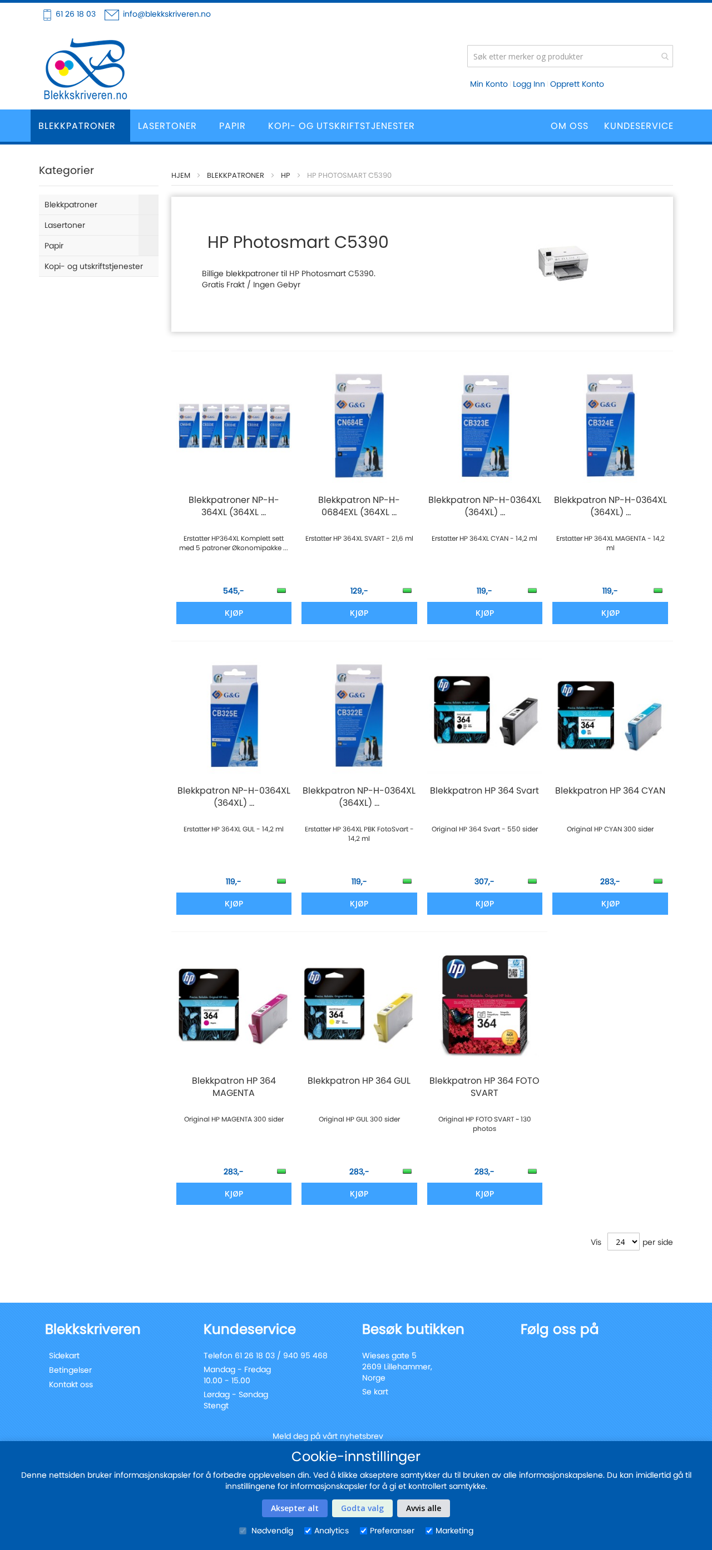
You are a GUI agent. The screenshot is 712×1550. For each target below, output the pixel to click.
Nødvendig (271, 1530)
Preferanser (392, 1530)
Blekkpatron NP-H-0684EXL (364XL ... (359, 506)
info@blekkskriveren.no (167, 13)
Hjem (180, 175)
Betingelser (70, 1369)
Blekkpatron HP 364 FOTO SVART (484, 1087)
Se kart (375, 1391)
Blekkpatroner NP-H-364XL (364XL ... (234, 506)
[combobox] (570, 56)
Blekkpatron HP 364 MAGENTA (234, 1087)
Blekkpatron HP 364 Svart (484, 791)
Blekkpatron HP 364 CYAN (610, 791)
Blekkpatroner (235, 175)
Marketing (454, 1530)
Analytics (331, 1530)
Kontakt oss (71, 1384)
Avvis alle (423, 1508)
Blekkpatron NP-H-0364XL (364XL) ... (484, 506)
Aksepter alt (295, 1508)
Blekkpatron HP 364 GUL (359, 1081)
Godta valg (362, 1508)
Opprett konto (577, 83)
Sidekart (64, 1355)
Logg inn (529, 83)
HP (285, 175)
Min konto (489, 83)
